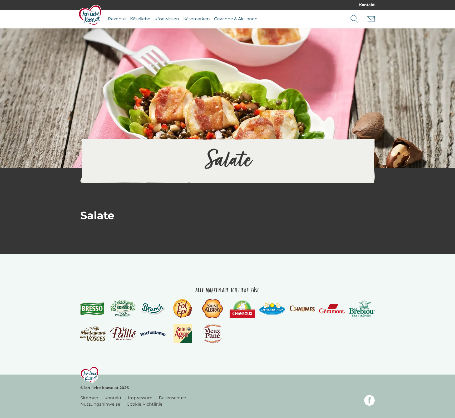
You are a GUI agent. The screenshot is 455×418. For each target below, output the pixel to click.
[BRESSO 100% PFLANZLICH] (123, 308)
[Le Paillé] (123, 333)
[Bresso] (93, 308)
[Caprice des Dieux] (272, 308)
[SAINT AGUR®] (183, 333)
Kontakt (367, 4)
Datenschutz (173, 397)
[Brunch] (153, 308)
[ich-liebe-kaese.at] (89, 374)
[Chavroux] (242, 308)
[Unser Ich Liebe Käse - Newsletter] (371, 19)
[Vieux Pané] (212, 333)
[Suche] (354, 19)
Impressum (141, 397)
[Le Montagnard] (93, 333)
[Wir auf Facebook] (369, 401)
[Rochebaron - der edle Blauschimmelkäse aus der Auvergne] (153, 333)
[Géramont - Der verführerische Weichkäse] (332, 308)
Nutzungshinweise (100, 404)
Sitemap (89, 397)
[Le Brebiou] (362, 309)
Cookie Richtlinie (144, 404)
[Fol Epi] (182, 308)
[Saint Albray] (212, 308)
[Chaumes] (302, 309)
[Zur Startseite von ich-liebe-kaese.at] (89, 15)
